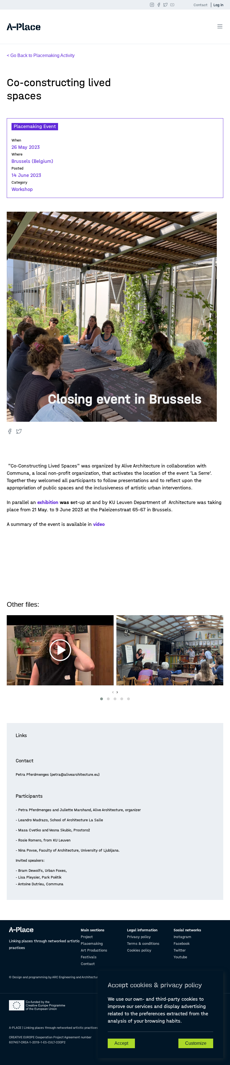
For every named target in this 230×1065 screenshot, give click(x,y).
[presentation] (113, 692)
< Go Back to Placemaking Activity (41, 55)
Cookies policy (139, 950)
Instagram (182, 936)
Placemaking (92, 943)
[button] (101, 699)
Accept (121, 1043)
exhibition (48, 502)
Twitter (180, 950)
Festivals (88, 957)
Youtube (180, 957)
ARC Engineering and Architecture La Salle (82, 977)
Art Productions (94, 950)
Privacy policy (139, 936)
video (99, 524)
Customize (195, 1043)
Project (87, 936)
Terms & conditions (143, 943)
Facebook (182, 943)
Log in (218, 5)
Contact (201, 5)
